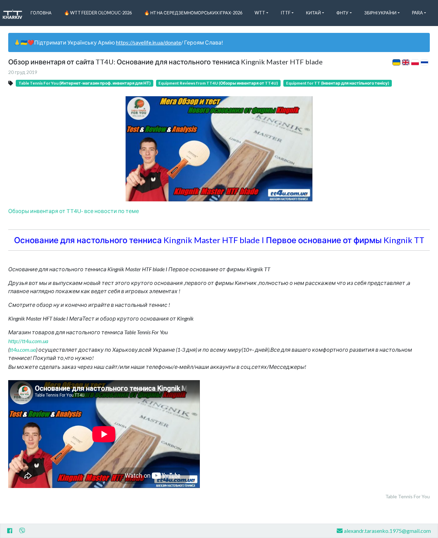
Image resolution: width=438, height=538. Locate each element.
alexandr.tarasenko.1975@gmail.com (387, 530)
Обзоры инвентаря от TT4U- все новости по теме (73, 211)
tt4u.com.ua (23, 349)
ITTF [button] (286, 12)
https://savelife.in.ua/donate (148, 42)
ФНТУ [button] (342, 12)
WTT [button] (260, 12)
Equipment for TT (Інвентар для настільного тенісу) (337, 83)
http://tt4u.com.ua (28, 341)
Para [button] (417, 12)
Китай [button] (313, 12)
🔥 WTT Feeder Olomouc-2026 (98, 12)
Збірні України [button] (380, 12)
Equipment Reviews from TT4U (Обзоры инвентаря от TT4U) (218, 83)
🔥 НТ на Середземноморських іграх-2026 (193, 12)
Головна (41, 12)
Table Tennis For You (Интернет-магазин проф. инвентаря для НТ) (84, 83)
